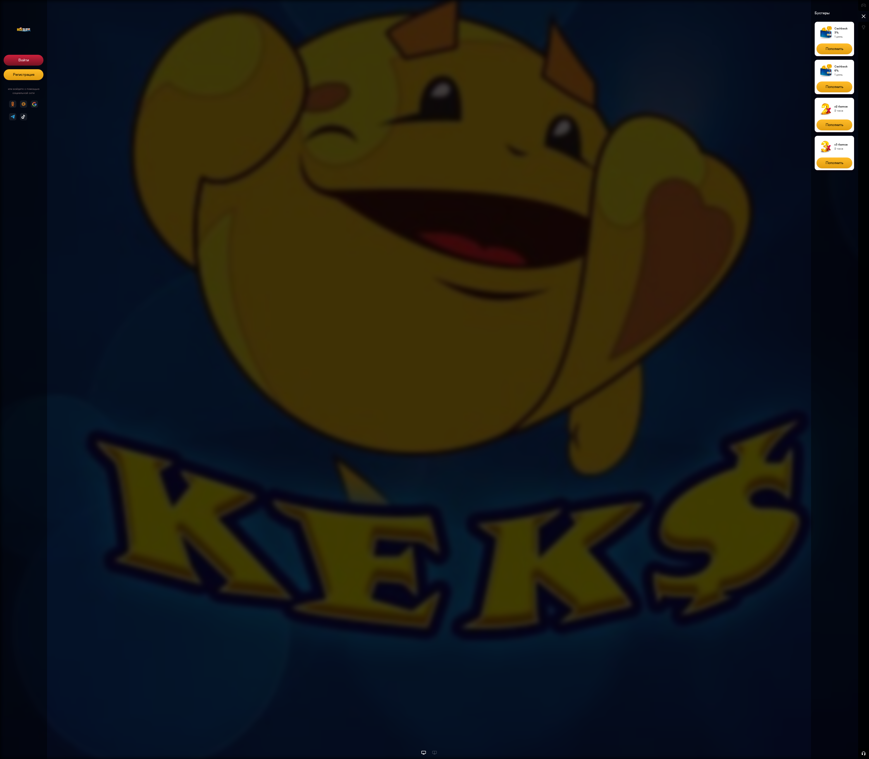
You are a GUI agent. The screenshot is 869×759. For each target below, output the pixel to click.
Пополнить (834, 49)
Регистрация (23, 74)
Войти (23, 60)
